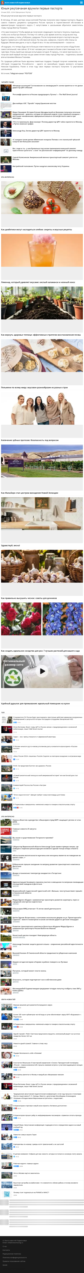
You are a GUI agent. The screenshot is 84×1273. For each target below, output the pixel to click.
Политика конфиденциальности (15, 1257)
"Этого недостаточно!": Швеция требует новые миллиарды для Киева (39, 795)
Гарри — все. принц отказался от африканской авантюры (34, 737)
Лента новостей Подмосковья (14, 1269)
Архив (5, 1265)
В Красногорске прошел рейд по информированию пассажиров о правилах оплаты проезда (47, 1115)
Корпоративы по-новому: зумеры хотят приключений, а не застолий (38, 1144)
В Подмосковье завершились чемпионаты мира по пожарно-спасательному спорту (44, 804)
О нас (5, 1246)
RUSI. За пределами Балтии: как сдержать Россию (32, 766)
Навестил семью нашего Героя (24, 1135)
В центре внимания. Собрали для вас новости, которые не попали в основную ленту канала (47, 1154)
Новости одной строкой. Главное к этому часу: (30, 1043)
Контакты (6, 1250)
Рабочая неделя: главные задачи (25, 1163)
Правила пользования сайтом (14, 1261)
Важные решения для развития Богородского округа (32, 1005)
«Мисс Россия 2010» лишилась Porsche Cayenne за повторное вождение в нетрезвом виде (47, 756)
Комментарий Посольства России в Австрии (29, 785)
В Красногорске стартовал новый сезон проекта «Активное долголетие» (40, 1106)
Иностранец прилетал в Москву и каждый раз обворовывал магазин (38, 1074)
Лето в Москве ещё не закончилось (26, 1173)
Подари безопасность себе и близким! (27, 1053)
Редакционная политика (12, 1254)
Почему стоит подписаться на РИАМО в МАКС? (31, 1192)
